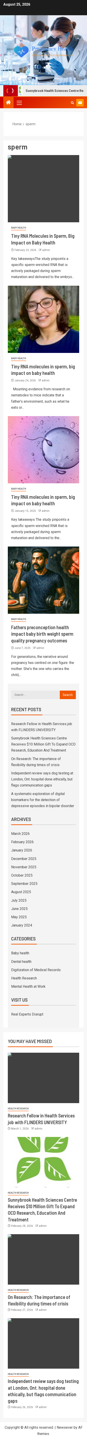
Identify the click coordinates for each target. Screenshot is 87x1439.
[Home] (8, 103)
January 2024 (21, 925)
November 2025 (23, 867)
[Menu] (18, 102)
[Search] (72, 102)
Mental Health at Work (28, 986)
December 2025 (23, 859)
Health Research (24, 978)
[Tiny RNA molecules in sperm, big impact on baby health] (43, 319)
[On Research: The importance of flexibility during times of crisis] (43, 1259)
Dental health (21, 961)
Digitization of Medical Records (36, 970)
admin (46, 250)
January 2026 (21, 850)
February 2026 (22, 842)
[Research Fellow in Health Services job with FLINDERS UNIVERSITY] (43, 1078)
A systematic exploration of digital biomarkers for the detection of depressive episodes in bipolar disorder (42, 800)
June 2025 (19, 909)
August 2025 (21, 892)
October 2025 (22, 875)
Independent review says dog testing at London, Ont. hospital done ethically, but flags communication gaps (42, 779)
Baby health (18, 228)
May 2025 (19, 917)
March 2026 (20, 834)
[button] (18, 102)
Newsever (65, 1427)
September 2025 (24, 884)
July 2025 (19, 900)
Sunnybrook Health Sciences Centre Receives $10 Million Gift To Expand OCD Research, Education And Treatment (43, 744)
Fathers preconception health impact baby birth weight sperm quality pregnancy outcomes (42, 633)
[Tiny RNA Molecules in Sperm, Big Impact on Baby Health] (43, 188)
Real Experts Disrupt (27, 1014)
